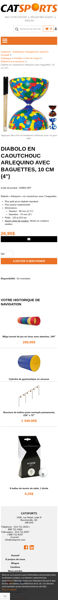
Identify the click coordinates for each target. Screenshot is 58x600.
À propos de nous (15, 559)
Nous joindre (15, 571)
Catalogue (6, 58)
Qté (3, 253)
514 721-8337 (22, 532)
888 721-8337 (16, 534)
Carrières (15, 567)
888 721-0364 (15, 529)
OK (5, 596)
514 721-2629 (21, 526)
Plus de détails (9, 589)
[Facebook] (26, 547)
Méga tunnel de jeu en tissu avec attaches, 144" (29, 336)
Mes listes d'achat (16, 17)
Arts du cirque (32, 58)
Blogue (15, 563)
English (29, 20)
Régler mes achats (42, 17)
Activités (18, 58)
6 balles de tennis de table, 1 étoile (29, 488)
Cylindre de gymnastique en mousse (29, 379)
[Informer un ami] (29, 239)
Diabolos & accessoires (12, 61)
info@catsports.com (15, 539)
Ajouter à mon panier (29, 261)
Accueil (15, 555)
